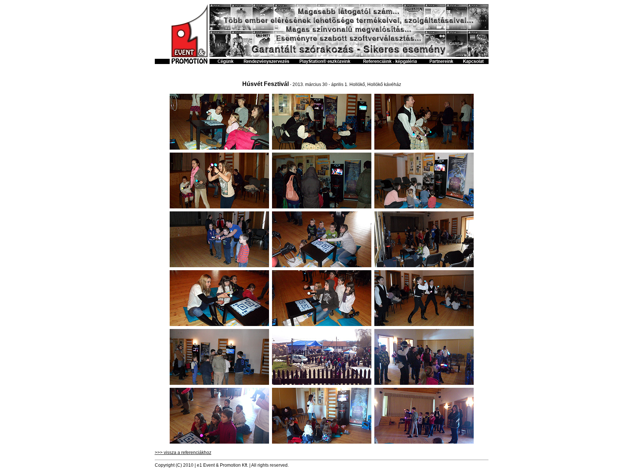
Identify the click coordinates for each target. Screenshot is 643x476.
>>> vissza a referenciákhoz (183, 452)
